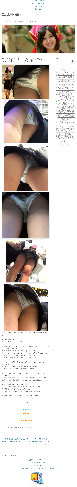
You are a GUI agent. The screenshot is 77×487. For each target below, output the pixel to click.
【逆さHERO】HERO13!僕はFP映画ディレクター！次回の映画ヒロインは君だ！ (37, 441)
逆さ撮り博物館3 (11, 14)
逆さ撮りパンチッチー (35, 21)
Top (72, 482)
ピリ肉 (11, 427)
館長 (31, 427)
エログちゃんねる (6, 21)
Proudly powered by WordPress (10, 455)
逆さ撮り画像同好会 (20, 21)
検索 (57, 58)
